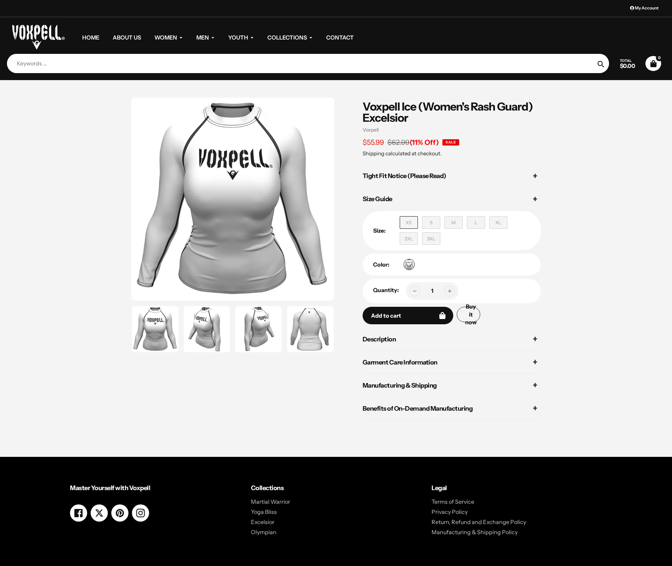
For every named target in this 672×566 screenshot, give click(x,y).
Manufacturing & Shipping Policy (475, 532)
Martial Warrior (270, 501)
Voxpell (371, 130)
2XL (409, 238)
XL (498, 222)
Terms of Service (453, 501)
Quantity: (386, 289)
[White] (409, 264)
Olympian (263, 532)
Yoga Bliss (264, 511)
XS (409, 222)
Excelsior (262, 521)
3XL (431, 238)
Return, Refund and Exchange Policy (479, 521)
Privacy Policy (450, 511)
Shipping (373, 153)
